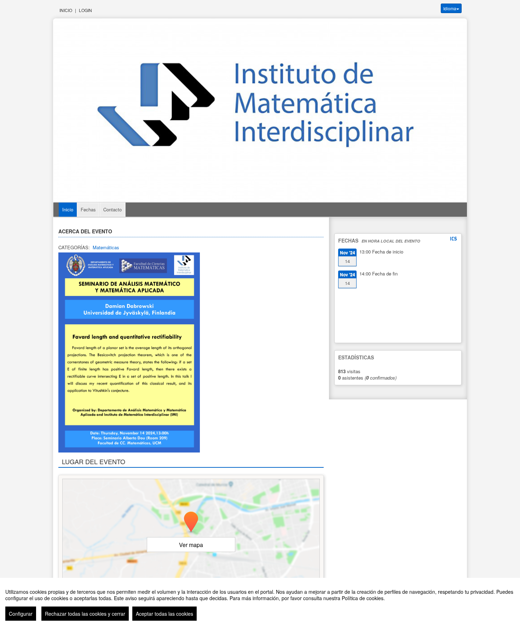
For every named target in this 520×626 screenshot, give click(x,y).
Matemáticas (106, 247)
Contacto (112, 209)
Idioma (449, 8)
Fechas (88, 209)
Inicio (65, 10)
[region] (260, 602)
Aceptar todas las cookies (164, 613)
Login (85, 10)
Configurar (21, 613)
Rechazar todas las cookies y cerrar (85, 613)
